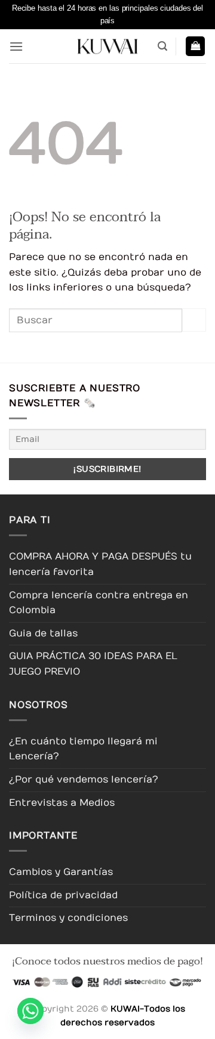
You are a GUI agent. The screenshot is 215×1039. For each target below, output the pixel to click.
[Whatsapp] (30, 1011)
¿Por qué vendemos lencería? (83, 779)
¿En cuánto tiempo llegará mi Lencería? (83, 749)
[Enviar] (194, 320)
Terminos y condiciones (68, 918)
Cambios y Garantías (61, 872)
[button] (16, 46)
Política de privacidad (63, 895)
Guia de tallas (43, 633)
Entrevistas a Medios (62, 802)
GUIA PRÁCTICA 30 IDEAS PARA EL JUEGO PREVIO (93, 664)
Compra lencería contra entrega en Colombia (98, 603)
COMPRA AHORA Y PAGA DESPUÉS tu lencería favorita (100, 564)
